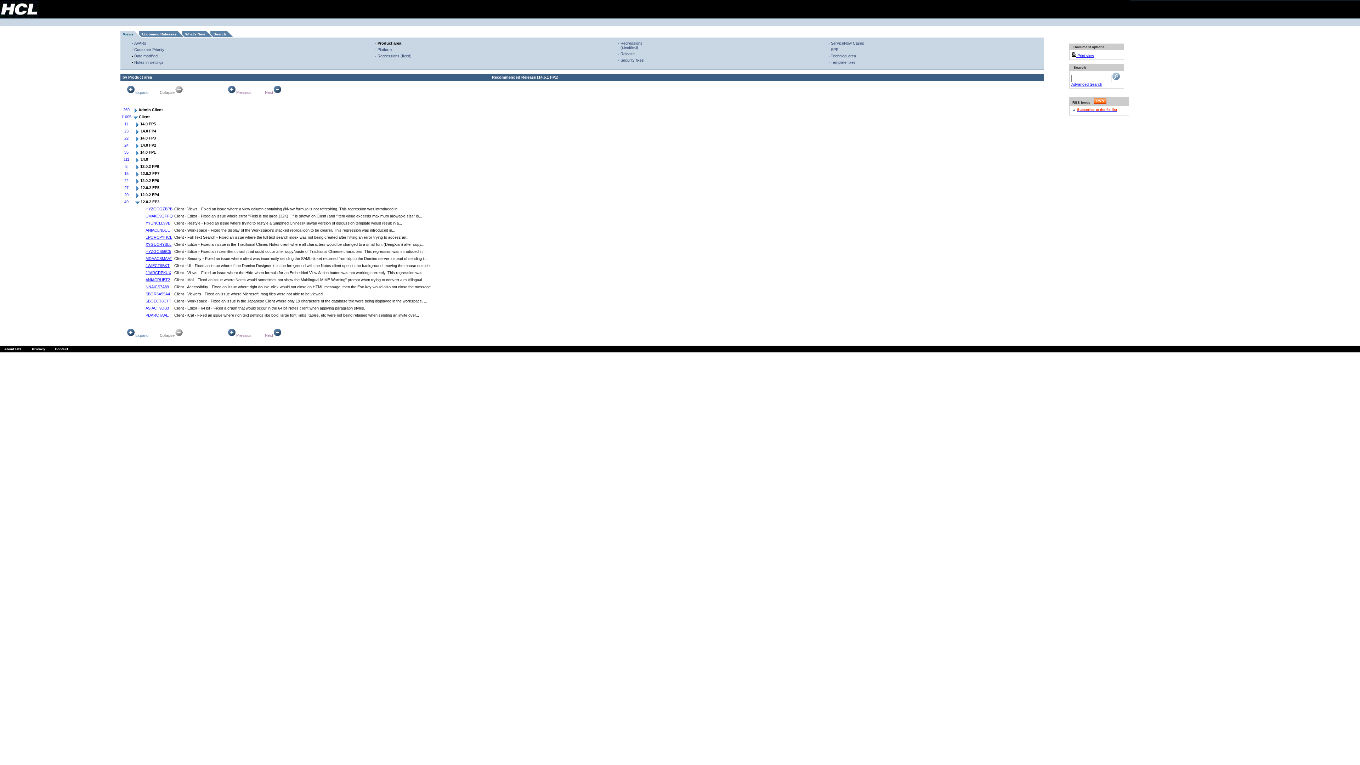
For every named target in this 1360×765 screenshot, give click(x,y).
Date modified (146, 56)
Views (128, 34)
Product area (389, 43)
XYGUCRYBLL (158, 244)
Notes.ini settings (149, 62)
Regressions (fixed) (395, 56)
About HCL (13, 349)
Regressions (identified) (631, 45)
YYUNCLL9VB (158, 223)
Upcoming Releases (159, 34)
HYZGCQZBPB (159, 209)
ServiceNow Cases (847, 43)
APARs (140, 43)
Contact (61, 349)
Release (627, 54)
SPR (835, 49)
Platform (385, 49)
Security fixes (632, 60)
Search (220, 34)
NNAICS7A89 (157, 287)
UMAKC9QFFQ (159, 216)
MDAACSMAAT (159, 258)
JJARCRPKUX (158, 273)
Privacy (38, 349)
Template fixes (843, 62)
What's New (195, 34)
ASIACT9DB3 (157, 308)
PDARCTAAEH (158, 315)
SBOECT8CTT (158, 301)
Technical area (843, 56)
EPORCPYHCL (159, 237)
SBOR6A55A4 (158, 294)
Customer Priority (149, 49)
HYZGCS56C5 (158, 251)
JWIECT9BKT (158, 266)
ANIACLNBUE (158, 230)
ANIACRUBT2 (158, 280)
